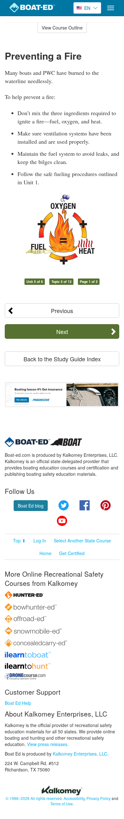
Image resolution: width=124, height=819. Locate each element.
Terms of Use (61, 803)
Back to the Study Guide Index (62, 359)
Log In (39, 540)
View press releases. (48, 744)
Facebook (84, 505)
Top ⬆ (19, 540)
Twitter (64, 505)
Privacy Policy (98, 798)
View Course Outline (62, 27)
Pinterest (105, 505)
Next (62, 331)
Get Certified (72, 553)
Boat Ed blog (31, 505)
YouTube (62, 521)
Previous (62, 310)
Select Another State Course (82, 540)
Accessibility (74, 798)
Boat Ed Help (18, 703)
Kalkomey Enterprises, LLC (80, 753)
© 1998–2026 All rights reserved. (34, 798)
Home (45, 553)
